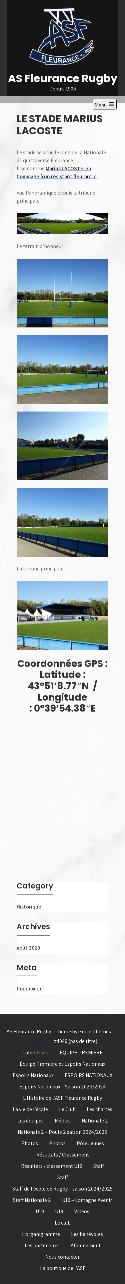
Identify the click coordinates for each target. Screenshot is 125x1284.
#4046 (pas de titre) (75, 1041)
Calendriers (35, 1052)
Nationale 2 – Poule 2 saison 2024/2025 (62, 1131)
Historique (29, 906)
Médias (63, 1120)
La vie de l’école (30, 1109)
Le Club (67, 1109)
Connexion (29, 988)
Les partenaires (42, 1245)
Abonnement (86, 1245)
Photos (29, 1143)
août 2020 (28, 947)
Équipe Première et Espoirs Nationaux (62, 1063)
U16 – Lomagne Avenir (87, 1200)
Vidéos (81, 1211)
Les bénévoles (87, 1234)
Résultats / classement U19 (51, 1166)
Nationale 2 (95, 1120)
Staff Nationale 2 (32, 1200)
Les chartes (99, 1109)
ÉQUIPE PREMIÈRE (81, 1052)
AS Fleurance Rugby (62, 78)
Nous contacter (62, 1256)
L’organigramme (41, 1234)
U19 (40, 1211)
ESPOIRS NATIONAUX (88, 1075)
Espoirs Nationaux (33, 1075)
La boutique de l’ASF (62, 1268)
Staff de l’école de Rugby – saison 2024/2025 (62, 1188)
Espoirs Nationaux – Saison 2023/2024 (62, 1086)
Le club (63, 1222)
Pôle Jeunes (90, 1143)
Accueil (36, 1041)
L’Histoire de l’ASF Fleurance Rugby (62, 1097)
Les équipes (30, 1120)
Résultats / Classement (62, 1154)
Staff (98, 1166)
